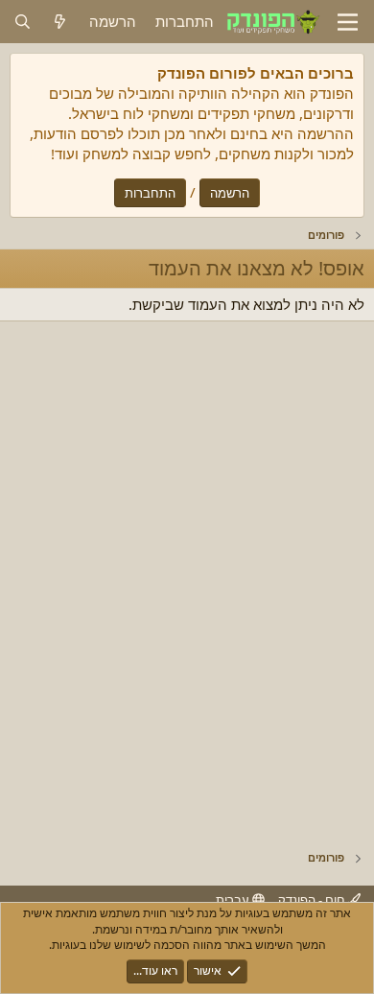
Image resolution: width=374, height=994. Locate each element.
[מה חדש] (60, 21)
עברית (234, 900)
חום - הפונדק (313, 900)
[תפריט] (347, 22)
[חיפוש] (22, 21)
